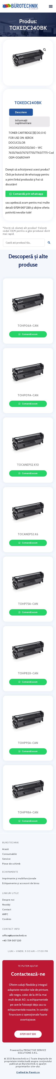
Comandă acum (29, 334)
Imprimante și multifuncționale (19, 878)
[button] (51, 6)
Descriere (21, 112)
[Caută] (49, 243)
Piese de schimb (11, 863)
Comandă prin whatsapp (28, 193)
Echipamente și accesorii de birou (20, 883)
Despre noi (8, 899)
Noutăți (6, 904)
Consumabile (9, 854)
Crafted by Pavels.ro (28, 1072)
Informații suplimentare (23, 122)
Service (6, 858)
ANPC (5, 914)
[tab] (21, 112)
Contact (6, 909)
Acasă (5, 849)
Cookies (6, 919)
